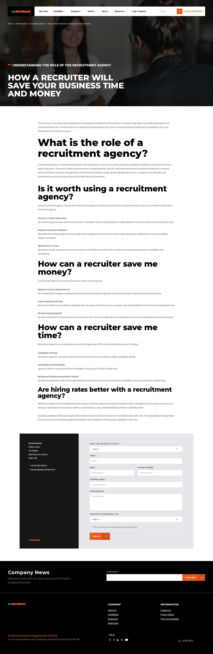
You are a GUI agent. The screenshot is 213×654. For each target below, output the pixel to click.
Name (92, 456)
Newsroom (119, 11)
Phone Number (145, 467)
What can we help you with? (104, 444)
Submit (96, 536)
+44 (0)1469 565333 (192, 11)
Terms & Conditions (169, 619)
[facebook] (113, 640)
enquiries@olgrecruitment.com (42, 469)
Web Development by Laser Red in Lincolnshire (185, 640)
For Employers (21, 24)
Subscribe (190, 577)
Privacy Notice (167, 614)
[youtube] (126, 640)
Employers (75, 11)
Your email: (112, 572)
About (104, 11)
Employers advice (37, 24)
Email (92, 467)
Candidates (58, 11)
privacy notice (132, 527)
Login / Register (139, 11)
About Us (112, 610)
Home (10, 24)
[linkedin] (118, 640)
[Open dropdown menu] (64, 11)
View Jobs (43, 11)
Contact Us (165, 610)
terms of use (119, 527)
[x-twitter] (110, 640)
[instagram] (122, 640)
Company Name (97, 479)
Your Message (97, 491)
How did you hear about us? (104, 514)
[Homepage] (21, 11)
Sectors (91, 11)
